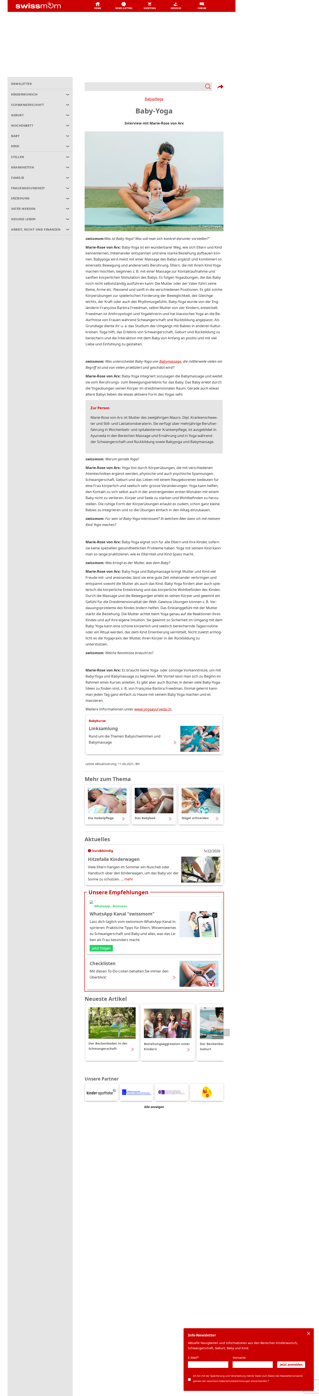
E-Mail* (193, 1358)
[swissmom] (48, 6)
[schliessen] (308, 1333)
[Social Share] (220, 86)
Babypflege (154, 98)
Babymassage (170, 361)
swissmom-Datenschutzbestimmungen (228, 1381)
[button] (98, 6)
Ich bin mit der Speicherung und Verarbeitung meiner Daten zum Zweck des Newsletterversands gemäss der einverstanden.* (248, 1378)
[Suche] (148, 86)
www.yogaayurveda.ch (152, 709)
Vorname (239, 1358)
